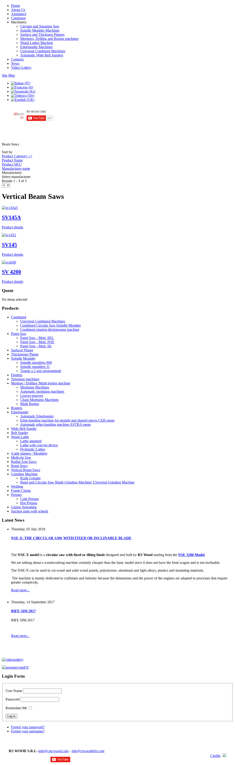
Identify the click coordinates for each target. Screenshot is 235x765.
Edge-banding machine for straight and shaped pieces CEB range (67, 420)
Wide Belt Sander (23, 429)
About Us (18, 10)
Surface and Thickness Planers (42, 34)
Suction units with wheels (29, 511)
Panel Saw (18, 334)
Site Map (8, 75)
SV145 (9, 245)
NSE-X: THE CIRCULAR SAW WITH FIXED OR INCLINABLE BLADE (71, 538)
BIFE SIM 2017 (23, 611)
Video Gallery (21, 68)
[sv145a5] (10, 208)
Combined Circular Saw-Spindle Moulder (50, 325)
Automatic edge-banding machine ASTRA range (55, 424)
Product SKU (12, 164)
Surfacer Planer (22, 350)
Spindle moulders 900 (36, 362)
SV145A (11, 217)
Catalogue (18, 18)
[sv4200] (9, 262)
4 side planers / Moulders (29, 453)
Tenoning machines (25, 379)
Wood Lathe (20, 437)
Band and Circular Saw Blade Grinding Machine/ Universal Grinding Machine (77, 482)
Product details (12, 227)
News (15, 63)
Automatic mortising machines (42, 391)
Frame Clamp (21, 490)
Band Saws (19, 466)
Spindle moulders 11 (35, 367)
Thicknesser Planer (25, 354)
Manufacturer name (16, 168)
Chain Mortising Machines (39, 400)
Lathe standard (31, 441)
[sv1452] (9, 235)
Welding (17, 486)
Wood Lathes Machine (36, 43)
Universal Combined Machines (42, 51)
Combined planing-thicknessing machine (49, 329)
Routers (16, 408)
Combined (18, 317)
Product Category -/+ (17, 156)
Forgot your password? (28, 727)
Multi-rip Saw (21, 457)
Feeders (16, 375)
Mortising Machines (34, 387)
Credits (215, 756)
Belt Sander (19, 433)
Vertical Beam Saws (25, 470)
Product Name (12, 160)
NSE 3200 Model (191, 555)
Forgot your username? (28, 731)
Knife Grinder (30, 478)
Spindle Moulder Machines (39, 30)
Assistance (18, 14)
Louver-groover (31, 396)
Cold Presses (29, 499)
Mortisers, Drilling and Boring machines (49, 39)
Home (15, 6)
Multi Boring (29, 404)
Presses (16, 495)
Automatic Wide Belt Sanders (41, 55)
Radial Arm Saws (23, 462)
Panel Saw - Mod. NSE (37, 342)
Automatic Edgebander (37, 416)
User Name (14, 691)
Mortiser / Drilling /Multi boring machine (40, 383)
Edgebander (19, 412)
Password (13, 699)
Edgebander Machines (36, 47)
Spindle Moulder (23, 358)
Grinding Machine (24, 474)
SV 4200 (11, 272)
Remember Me (16, 708)
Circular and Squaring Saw (39, 26)
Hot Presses (28, 503)
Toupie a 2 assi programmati (40, 371)
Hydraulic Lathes (32, 449)
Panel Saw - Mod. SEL (37, 338)
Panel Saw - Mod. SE (36, 346)
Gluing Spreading (24, 507)
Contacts (17, 59)
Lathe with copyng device (39, 445)
